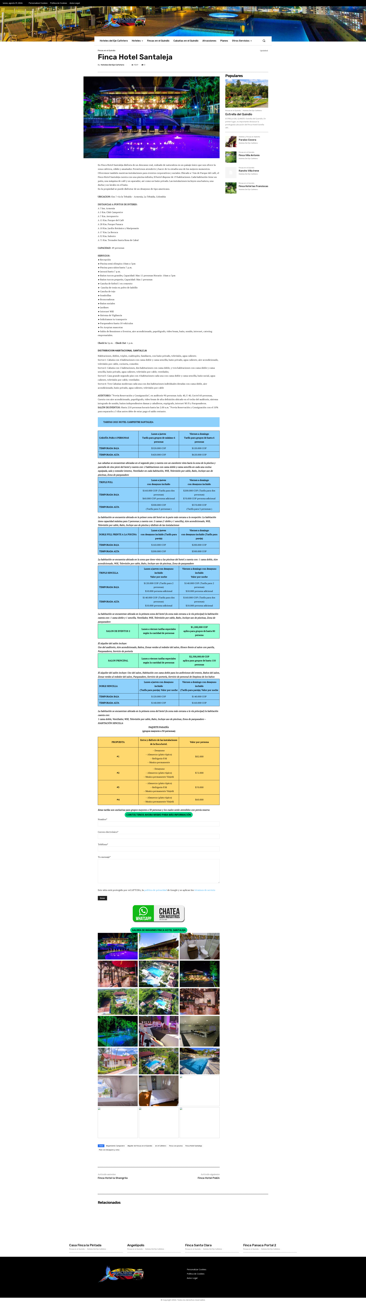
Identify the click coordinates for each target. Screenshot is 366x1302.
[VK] (252, 65)
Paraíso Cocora (247, 139)
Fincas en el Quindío (106, 50)
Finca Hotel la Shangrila (113, 1178)
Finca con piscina (176, 1146)
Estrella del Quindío (238, 114)
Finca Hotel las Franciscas (253, 186)
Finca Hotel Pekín (209, 1178)
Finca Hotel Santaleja (193, 1146)
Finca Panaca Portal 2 (259, 1245)
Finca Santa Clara (198, 1245)
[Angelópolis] (154, 1224)
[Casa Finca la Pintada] (96, 1224)
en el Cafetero (160, 1146)
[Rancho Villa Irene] (230, 172)
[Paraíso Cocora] (230, 141)
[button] (264, 40)
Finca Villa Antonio (249, 155)
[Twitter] (239, 65)
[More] (265, 65)
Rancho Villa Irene (249, 170)
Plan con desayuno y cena (109, 1150)
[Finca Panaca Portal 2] (270, 1224)
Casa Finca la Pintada (85, 1245)
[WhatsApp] (258, 65)
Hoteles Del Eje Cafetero (112, 65)
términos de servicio (204, 890)
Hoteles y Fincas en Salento (249, 137)
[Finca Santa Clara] (212, 1224)
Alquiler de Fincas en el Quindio (140, 1146)
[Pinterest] (245, 65)
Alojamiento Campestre (115, 1146)
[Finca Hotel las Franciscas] (230, 188)
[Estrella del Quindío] (246, 93)
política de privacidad (155, 890)
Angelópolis (135, 1245)
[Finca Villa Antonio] (230, 157)
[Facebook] (232, 65)
